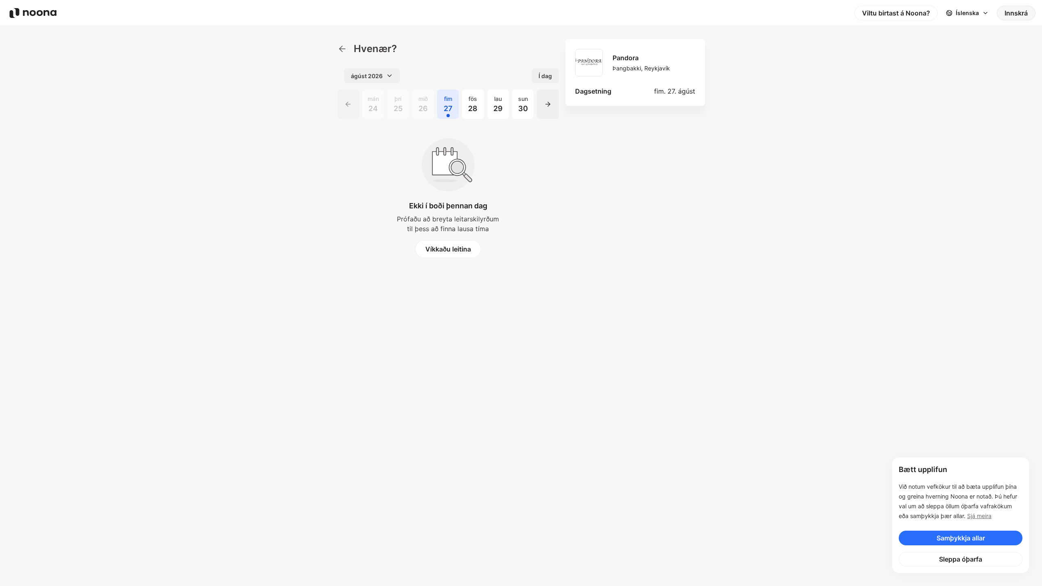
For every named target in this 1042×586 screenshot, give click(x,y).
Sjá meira (979, 515)
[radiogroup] (448, 104)
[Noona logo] (33, 13)
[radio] (373, 104)
